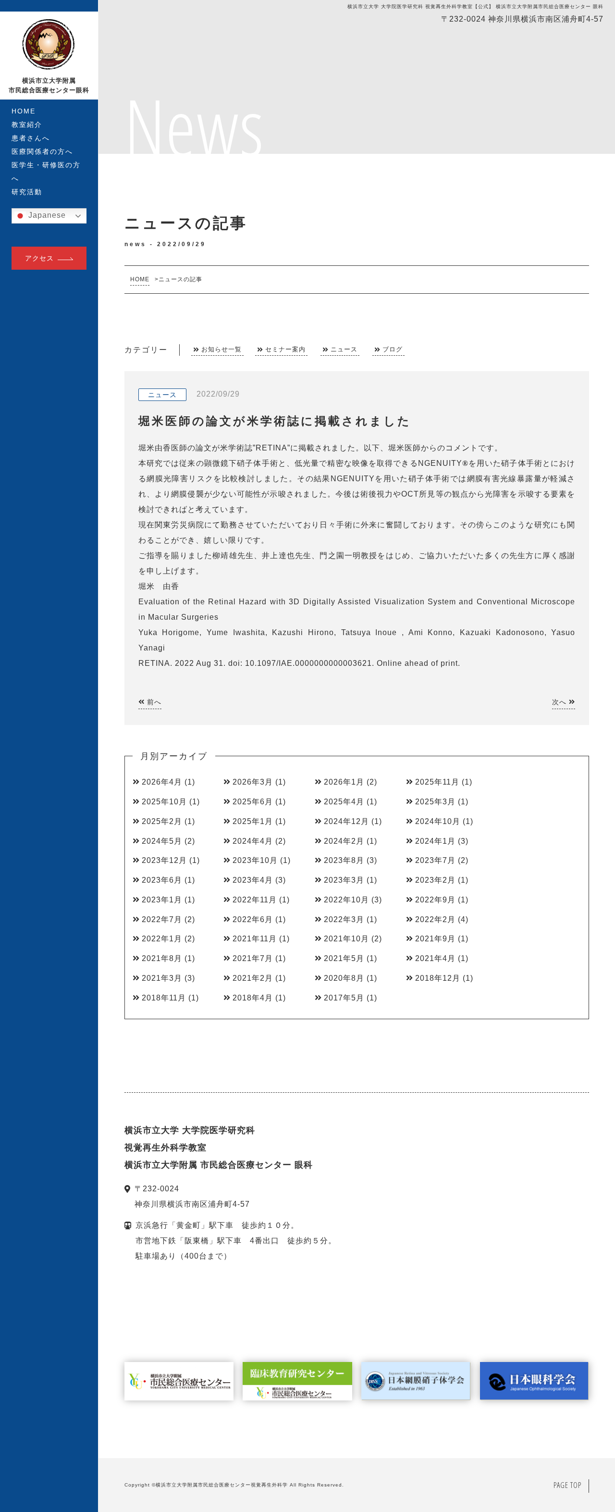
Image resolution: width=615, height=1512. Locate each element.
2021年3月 (162, 978)
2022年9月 (435, 900)
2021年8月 (162, 958)
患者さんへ (31, 138)
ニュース (344, 349)
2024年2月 (344, 841)
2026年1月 (344, 782)
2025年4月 (344, 802)
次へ (560, 702)
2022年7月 (162, 919)
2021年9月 (435, 939)
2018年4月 (253, 998)
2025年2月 (162, 821)
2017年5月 (344, 998)
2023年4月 (253, 880)
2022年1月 (162, 939)
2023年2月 (435, 880)
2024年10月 (437, 821)
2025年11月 (437, 782)
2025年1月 (253, 821)
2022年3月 (344, 919)
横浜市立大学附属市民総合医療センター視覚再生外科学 (222, 1484)
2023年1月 (162, 900)
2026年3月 (253, 782)
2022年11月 (255, 900)
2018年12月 (437, 978)
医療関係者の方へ (42, 151)
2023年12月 (164, 860)
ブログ (392, 349)
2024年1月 (435, 841)
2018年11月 (164, 998)
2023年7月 (435, 860)
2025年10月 (164, 802)
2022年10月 (346, 900)
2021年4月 (435, 958)
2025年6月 (253, 802)
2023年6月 (162, 880)
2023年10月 (255, 860)
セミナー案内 (285, 349)
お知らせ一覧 (221, 349)
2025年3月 (435, 802)
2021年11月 (255, 939)
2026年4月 (162, 782)
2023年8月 (344, 860)
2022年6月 (253, 919)
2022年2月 (435, 919)
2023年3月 (344, 880)
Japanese (46, 215)
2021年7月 (253, 958)
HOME (24, 111)
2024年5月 (162, 841)
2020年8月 (344, 978)
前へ (153, 702)
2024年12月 (346, 821)
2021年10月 (346, 939)
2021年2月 (253, 978)
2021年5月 (344, 958)
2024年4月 (253, 841)
